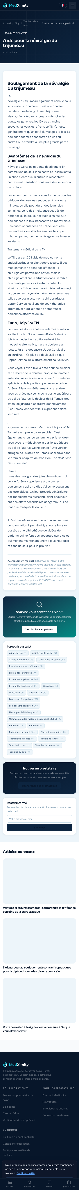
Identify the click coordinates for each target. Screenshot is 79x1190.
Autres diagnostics (21, 659)
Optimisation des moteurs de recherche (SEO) (35, 718)
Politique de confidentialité (19, 1137)
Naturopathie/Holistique (23, 712)
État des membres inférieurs (26, 666)
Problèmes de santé (22, 732)
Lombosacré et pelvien (23, 699)
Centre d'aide (11, 1113)
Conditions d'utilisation (16, 1143)
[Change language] (63, 5)
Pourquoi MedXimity (54, 1095)
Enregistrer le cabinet (55, 1108)
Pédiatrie (16, 725)
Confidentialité (26, 1173)
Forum (49, 1186)
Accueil (10, 1186)
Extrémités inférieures (23, 672)
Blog (17, 23)
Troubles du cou (19, 751)
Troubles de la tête (30, 23)
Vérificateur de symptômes (19, 1120)
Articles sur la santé (44, 653)
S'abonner (39, 827)
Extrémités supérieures (23, 679)
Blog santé (9, 1106)
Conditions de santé (52, 659)
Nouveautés (49, 1101)
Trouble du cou (19, 745)
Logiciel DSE (37, 692)
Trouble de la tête (51, 738)
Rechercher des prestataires (39, 785)
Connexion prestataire (55, 1115)
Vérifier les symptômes (40, 629)
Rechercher (29, 1186)
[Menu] (72, 5)
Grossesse (50, 686)
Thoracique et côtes (53, 732)
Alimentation (17, 653)
